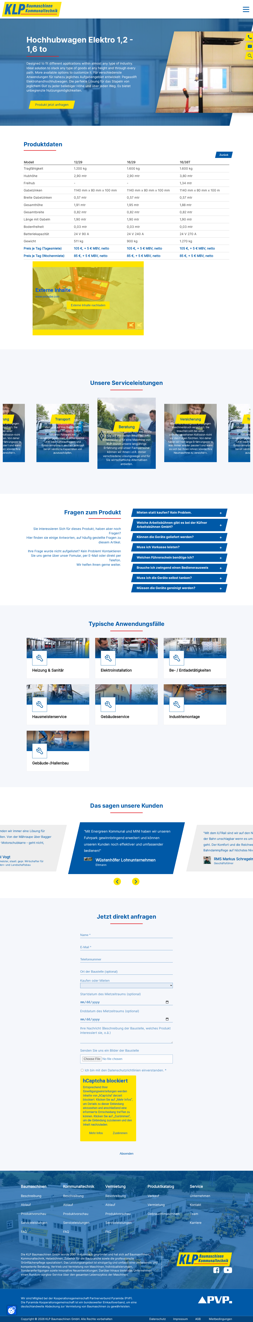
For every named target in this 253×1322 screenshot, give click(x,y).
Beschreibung (31, 1196)
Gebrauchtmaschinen (163, 1214)
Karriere (196, 1223)
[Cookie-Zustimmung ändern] (11, 1310)
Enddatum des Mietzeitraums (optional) (109, 1011)
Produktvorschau (33, 1214)
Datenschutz (157, 1319)
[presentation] (117, 881)
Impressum (180, 1319)
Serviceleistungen (34, 1223)
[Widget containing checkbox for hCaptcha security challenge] (108, 1108)
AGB (198, 1319)
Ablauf (26, 1205)
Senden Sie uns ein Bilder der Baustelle (109, 1050)
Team (194, 1214)
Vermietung (156, 1205)
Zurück (223, 154)
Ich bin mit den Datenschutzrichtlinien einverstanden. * (125, 1070)
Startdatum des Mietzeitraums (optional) (110, 994)
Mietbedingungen (220, 1319)
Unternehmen (200, 1196)
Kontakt (195, 1205)
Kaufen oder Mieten (95, 980)
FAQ (24, 1232)
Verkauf (153, 1196)
